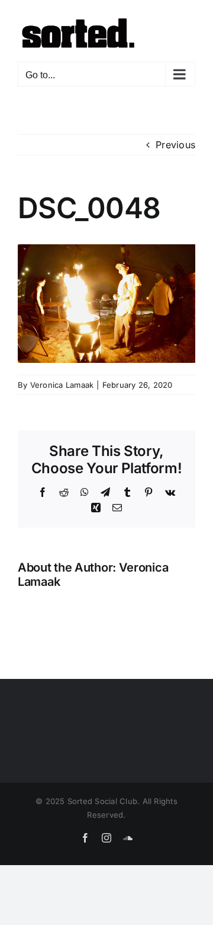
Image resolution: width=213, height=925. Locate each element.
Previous (175, 145)
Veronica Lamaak (62, 385)
